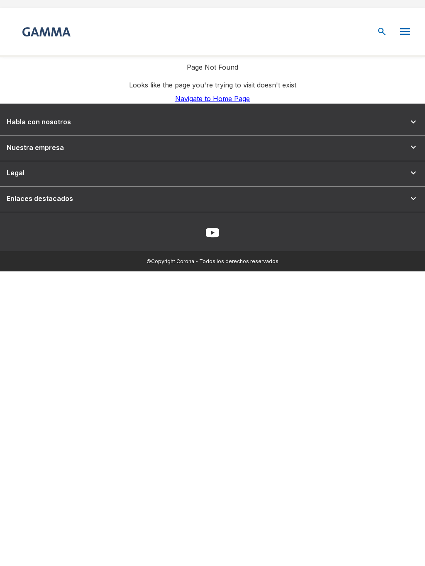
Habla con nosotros (212, 122)
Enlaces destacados (212, 198)
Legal (212, 173)
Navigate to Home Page (212, 98)
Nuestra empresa (212, 147)
